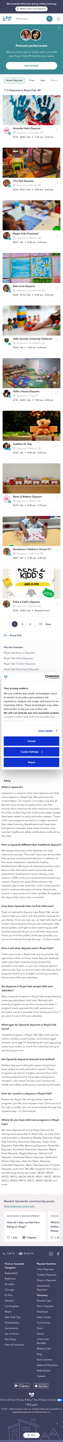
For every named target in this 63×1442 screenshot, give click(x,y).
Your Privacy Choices (45, 1399)
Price (31, 80)
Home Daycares (14, 80)
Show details (45, 730)
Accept (32, 741)
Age (43, 80)
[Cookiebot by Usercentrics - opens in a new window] (45, 677)
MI (5, 635)
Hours (54, 80)
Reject (31, 762)
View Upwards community (19, 1206)
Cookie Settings (30, 751)
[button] (56, 130)
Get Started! (31, 66)
